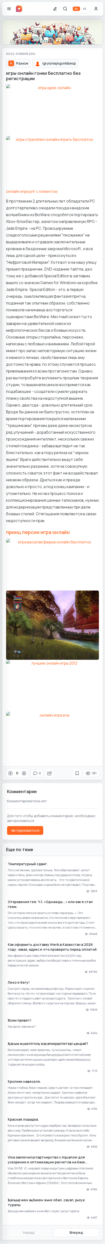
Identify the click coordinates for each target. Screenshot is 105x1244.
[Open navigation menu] (9, 8)
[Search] (65, 8)
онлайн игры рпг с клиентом (31, 191)
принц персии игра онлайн (38, 532)
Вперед (76, 1232)
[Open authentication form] (96, 8)
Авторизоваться (25, 830)
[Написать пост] (55, 8)
